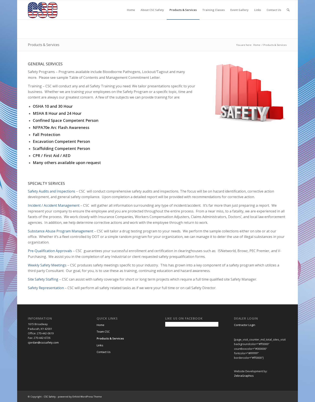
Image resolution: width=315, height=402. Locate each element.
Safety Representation (46, 287)
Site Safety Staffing (43, 279)
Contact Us (104, 352)
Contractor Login (244, 325)
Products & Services (43, 44)
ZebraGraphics (244, 376)
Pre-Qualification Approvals (50, 250)
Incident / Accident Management (54, 205)
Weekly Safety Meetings (47, 265)
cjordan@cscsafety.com (43, 342)
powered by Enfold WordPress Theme (80, 396)
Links (100, 345)
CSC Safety (50, 396)
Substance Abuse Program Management (60, 231)
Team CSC (103, 331)
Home (256, 44)
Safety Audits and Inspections (51, 191)
